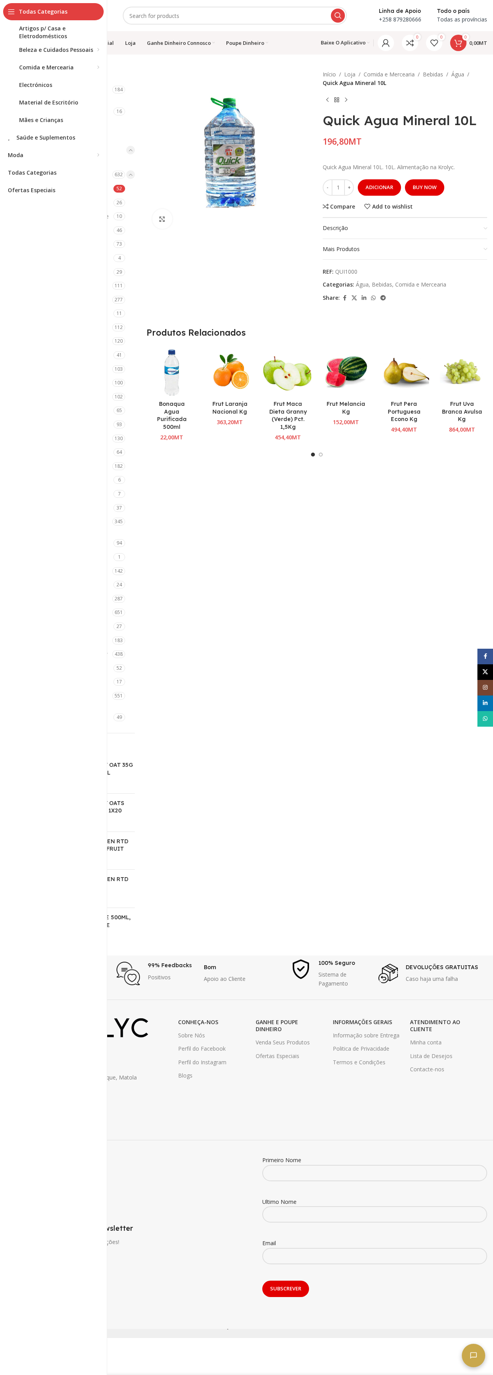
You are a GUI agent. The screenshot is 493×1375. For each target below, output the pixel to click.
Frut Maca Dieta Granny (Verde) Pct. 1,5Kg (288, 415)
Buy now (424, 187)
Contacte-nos (427, 1069)
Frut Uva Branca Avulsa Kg (462, 411)
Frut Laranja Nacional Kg (229, 407)
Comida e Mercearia (389, 74)
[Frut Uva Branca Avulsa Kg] (462, 372)
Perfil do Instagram (202, 1062)
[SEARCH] (338, 16)
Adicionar (379, 187)
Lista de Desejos (431, 1056)
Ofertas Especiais (277, 1056)
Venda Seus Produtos (283, 1042)
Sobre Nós (191, 1035)
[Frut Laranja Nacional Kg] (230, 372)
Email (269, 1243)
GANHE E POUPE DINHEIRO (277, 1025)
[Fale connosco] (473, 1355)
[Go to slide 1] (313, 455)
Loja (349, 74)
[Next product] (346, 100)
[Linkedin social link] (364, 298)
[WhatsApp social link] (373, 298)
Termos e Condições (359, 1062)
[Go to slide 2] (321, 455)
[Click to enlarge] (162, 218)
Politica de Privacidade (361, 1048)
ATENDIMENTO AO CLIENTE (435, 1025)
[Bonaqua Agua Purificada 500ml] (172, 372)
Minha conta (426, 1042)
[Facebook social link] (344, 298)
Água (457, 74)
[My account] (386, 43)
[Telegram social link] (383, 298)
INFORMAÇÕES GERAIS (362, 1022)
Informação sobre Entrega (366, 1035)
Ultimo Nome (279, 1201)
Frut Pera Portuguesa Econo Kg (404, 411)
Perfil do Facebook (202, 1048)
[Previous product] (327, 100)
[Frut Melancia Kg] (346, 372)
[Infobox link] (156, 973)
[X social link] (354, 298)
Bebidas (433, 74)
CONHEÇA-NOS (198, 1022)
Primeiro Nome (281, 1160)
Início (329, 74)
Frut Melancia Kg (346, 407)
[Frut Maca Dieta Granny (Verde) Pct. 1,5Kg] (288, 372)
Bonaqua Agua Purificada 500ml (172, 415)
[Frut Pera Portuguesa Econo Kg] (404, 372)
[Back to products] (336, 100)
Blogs (185, 1075)
